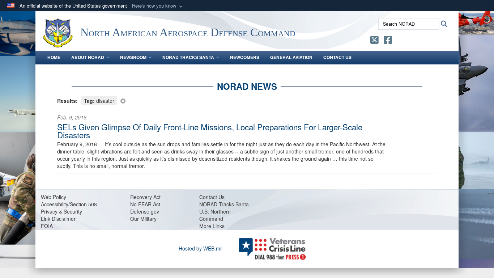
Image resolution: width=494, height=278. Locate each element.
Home (53, 57)
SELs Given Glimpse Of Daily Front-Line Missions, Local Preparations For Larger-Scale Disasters (209, 130)
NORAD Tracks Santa (188, 57)
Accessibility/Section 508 (69, 204)
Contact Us (337, 57)
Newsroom (133, 57)
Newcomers (244, 57)
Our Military (143, 218)
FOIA (47, 225)
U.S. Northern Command (215, 215)
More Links (212, 225)
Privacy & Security (61, 211)
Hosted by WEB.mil (200, 248)
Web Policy (53, 197)
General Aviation (291, 57)
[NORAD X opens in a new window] (374, 41)
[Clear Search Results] (247, 100)
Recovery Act (145, 197)
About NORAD (87, 57)
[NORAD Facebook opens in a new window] (388, 41)
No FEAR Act (145, 204)
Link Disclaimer (58, 218)
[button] (158, 6)
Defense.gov (144, 211)
